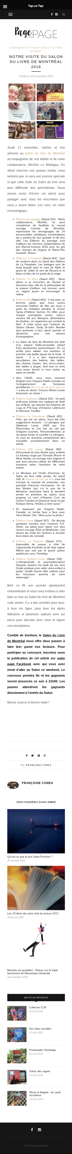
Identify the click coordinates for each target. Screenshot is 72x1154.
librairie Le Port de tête (39, 479)
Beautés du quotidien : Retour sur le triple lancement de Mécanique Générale (32, 972)
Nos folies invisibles (40, 1028)
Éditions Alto (23, 299)
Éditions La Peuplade (29, 258)
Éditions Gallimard (27, 398)
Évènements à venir (24, 48)
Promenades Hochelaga (42, 1050)
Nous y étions (52, 48)
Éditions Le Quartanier (30, 416)
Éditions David (24, 520)
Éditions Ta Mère (27, 278)
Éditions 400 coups (29, 449)
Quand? (36, 51)
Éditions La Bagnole (29, 541)
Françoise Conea (38, 765)
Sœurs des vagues (40, 1071)
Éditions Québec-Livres (31, 558)
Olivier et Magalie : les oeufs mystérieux (45, 1094)
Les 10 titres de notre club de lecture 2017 (33, 913)
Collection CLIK (37, 1007)
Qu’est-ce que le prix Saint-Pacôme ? (30, 856)
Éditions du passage (28, 219)
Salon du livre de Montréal (45, 153)
